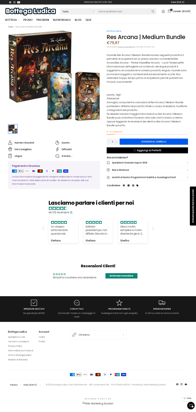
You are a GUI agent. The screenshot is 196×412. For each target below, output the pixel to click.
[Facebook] (10, 2)
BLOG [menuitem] (78, 20)
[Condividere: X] (128, 185)
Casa (10, 27)
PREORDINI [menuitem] (43, 20)
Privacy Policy (15, 346)
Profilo (42, 341)
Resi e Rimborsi (120, 170)
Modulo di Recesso (18, 359)
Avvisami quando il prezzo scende (193, 206)
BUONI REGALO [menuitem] (62, 20)
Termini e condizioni (18, 341)
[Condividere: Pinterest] (133, 185)
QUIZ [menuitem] (88, 20)
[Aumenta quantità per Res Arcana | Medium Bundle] (116, 142)
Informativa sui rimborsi (20, 350)
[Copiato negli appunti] (137, 185)
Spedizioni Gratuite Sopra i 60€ (129, 162)
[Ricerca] (153, 11)
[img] (99, 208)
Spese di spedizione (126, 47)
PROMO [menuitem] (28, 20)
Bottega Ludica (114, 31)
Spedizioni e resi (16, 337)
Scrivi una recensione (121, 275)
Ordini (42, 337)
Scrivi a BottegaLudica (19, 355)
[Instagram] (14, 2)
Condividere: (114, 185)
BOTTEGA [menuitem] (11, 20)
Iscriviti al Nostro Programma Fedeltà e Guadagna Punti (144, 177)
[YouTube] (19, 2)
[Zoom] (95, 34)
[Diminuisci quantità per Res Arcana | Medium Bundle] (109, 142)
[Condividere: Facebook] (124, 185)
